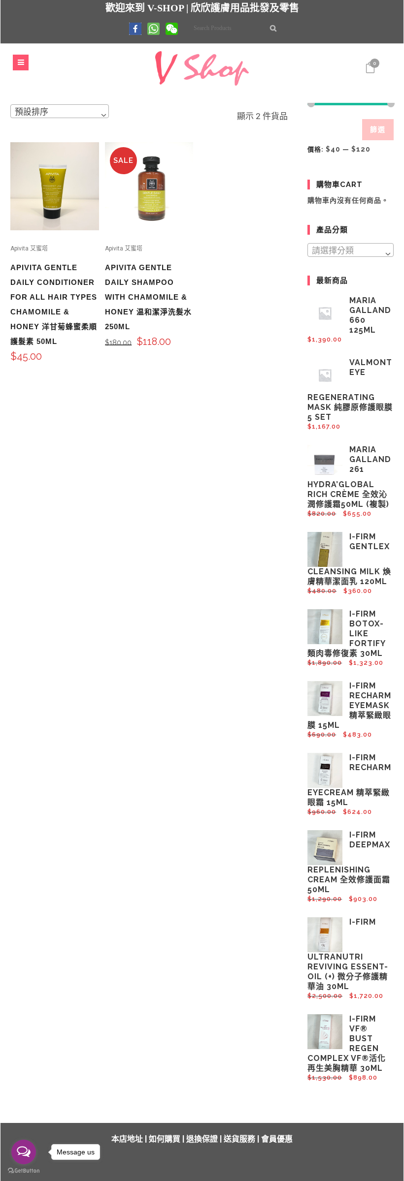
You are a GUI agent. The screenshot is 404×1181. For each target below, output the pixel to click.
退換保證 (202, 1139)
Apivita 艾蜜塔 (29, 248)
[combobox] (59, 111)
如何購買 (164, 1139)
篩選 (378, 129)
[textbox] (350, 250)
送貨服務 (239, 1139)
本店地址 (127, 1139)
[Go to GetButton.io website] (23, 1171)
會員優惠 (277, 1139)
